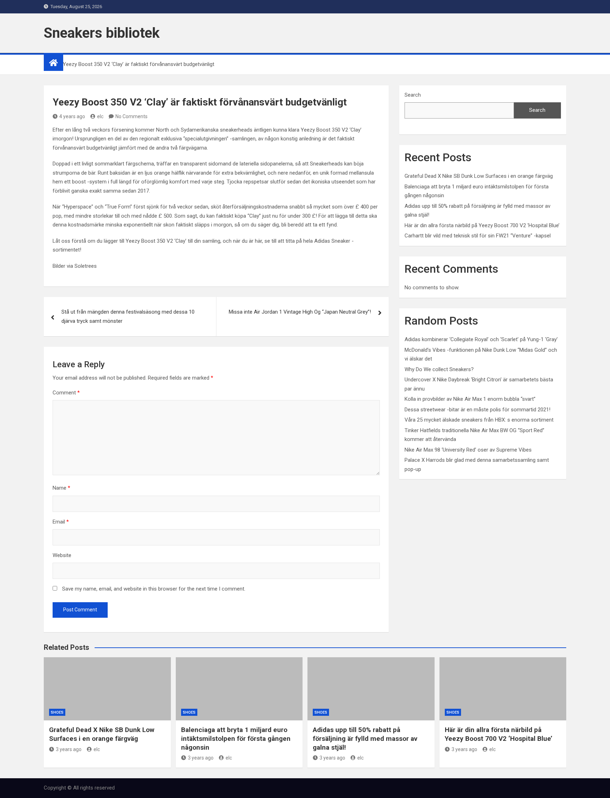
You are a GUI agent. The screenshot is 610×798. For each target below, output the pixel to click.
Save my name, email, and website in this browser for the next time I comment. (153, 589)
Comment (66, 392)
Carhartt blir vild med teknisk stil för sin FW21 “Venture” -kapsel (478, 235)
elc (100, 116)
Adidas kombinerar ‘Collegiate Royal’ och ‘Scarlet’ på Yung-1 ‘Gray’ (481, 339)
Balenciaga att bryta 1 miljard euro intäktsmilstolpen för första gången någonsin (236, 738)
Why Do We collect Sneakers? (439, 369)
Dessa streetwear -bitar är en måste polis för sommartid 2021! (477, 409)
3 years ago (69, 749)
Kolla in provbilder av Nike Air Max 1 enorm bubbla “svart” (470, 399)
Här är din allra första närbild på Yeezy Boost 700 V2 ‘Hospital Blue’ (482, 225)
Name (61, 488)
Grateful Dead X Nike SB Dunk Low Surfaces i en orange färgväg (479, 176)
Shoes (57, 712)
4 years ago (72, 116)
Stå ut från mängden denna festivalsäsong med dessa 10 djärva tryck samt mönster (128, 316)
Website (62, 555)
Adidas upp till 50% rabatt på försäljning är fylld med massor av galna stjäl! (365, 738)
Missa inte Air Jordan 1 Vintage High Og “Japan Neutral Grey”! (300, 312)
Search (413, 95)
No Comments (131, 116)
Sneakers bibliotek (102, 33)
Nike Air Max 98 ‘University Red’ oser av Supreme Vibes (468, 450)
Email (61, 522)
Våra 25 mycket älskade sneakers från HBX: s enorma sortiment (479, 420)
